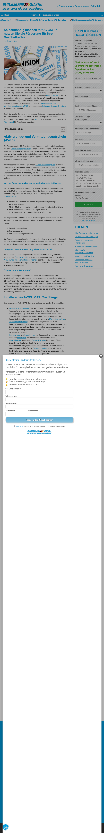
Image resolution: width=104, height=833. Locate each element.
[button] (5, 827)
